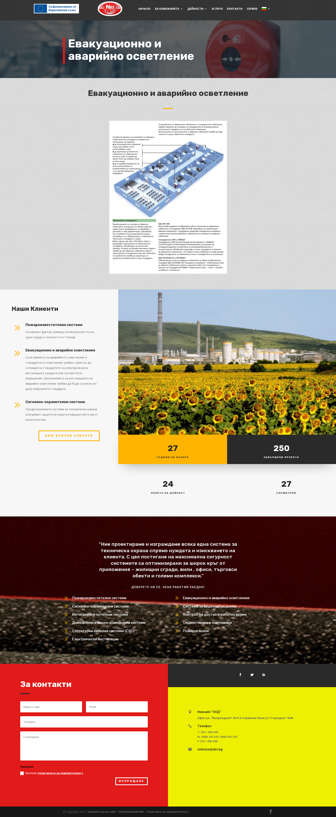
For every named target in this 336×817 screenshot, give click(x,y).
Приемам (54, 773)
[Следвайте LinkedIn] (264, 675)
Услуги (217, 8)
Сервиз (252, 8)
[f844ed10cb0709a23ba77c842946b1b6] (227, 433)
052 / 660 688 (209, 741)
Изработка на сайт (102, 812)
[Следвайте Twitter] (252, 675)
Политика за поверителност (168, 812)
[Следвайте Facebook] (240, 675)
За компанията (167, 8)
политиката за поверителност (60, 773)
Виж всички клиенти (69, 435)
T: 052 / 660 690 (207, 732)
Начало (144, 8)
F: (198, 741)
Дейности (195, 8)
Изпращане (131, 781)
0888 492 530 (228, 737)
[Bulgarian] (266, 9)
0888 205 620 (210, 737)
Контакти (234, 8)
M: (199, 737)
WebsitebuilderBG (131, 812)
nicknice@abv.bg (210, 749)
